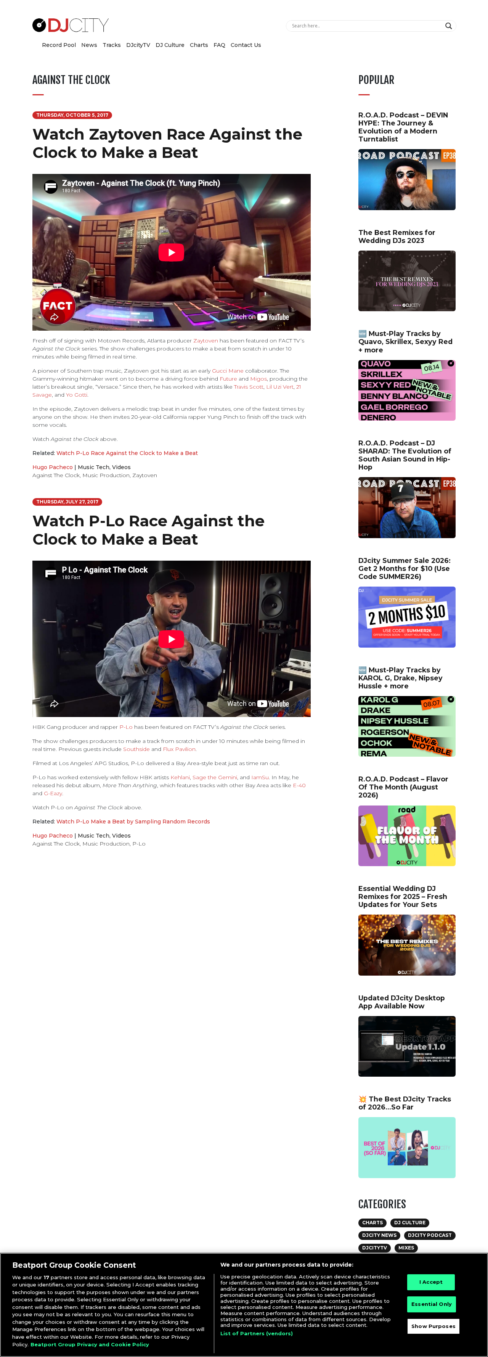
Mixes (406, 1248)
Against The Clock (56, 475)
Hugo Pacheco (52, 467)
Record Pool (59, 45)
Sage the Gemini (215, 777)
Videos (121, 467)
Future (228, 378)
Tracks (112, 45)
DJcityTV (138, 45)
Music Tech (93, 467)
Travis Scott (248, 386)
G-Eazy (53, 793)
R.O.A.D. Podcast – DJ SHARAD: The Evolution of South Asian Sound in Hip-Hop (404, 455)
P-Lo (126, 727)
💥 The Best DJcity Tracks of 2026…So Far (404, 1103)
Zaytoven (205, 340)
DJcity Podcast (430, 1235)
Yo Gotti (76, 394)
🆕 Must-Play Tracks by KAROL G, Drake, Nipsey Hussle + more (400, 678)
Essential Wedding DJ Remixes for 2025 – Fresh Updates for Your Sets (402, 896)
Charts (199, 45)
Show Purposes (433, 1326)
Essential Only (431, 1304)
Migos (258, 378)
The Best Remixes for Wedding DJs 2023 (396, 236)
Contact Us (246, 45)
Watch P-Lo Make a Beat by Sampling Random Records (133, 821)
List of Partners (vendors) (256, 1333)
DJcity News (379, 1235)
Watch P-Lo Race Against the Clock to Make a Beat (127, 453)
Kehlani (180, 777)
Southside (136, 749)
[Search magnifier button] (449, 26)
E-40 (299, 785)
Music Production (106, 475)
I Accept (431, 1282)
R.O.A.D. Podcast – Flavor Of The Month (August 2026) (403, 787)
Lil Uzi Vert (280, 386)
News (89, 45)
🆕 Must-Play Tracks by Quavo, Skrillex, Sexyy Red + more (405, 342)
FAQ (219, 45)
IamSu (260, 777)
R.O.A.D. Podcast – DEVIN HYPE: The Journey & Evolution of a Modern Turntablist (403, 127)
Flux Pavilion (179, 749)
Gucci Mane (228, 370)
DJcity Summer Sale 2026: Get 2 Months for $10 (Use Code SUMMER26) (404, 568)
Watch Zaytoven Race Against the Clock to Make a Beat (167, 143)
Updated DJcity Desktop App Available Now (401, 1002)
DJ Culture (170, 45)
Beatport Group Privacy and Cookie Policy (89, 1344)
